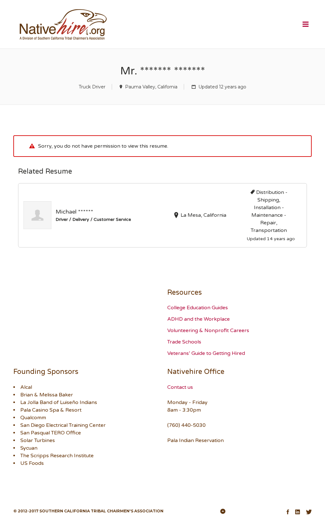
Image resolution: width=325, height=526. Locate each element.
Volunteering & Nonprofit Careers (208, 330)
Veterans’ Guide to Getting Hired (206, 353)
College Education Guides (197, 308)
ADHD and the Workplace (198, 319)
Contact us (180, 387)
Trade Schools (184, 342)
